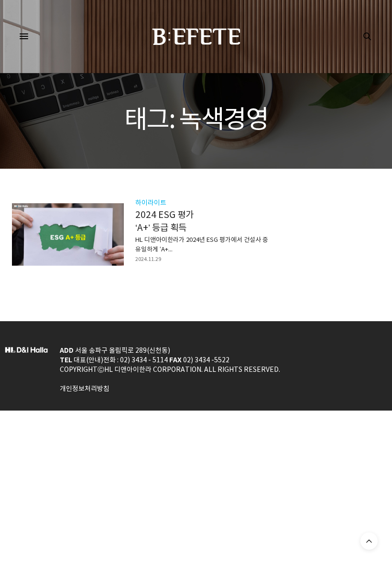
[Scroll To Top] (369, 541)
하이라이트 (150, 203)
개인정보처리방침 (84, 389)
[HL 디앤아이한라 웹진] (196, 36)
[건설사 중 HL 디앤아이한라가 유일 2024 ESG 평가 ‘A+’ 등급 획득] (68, 234)
